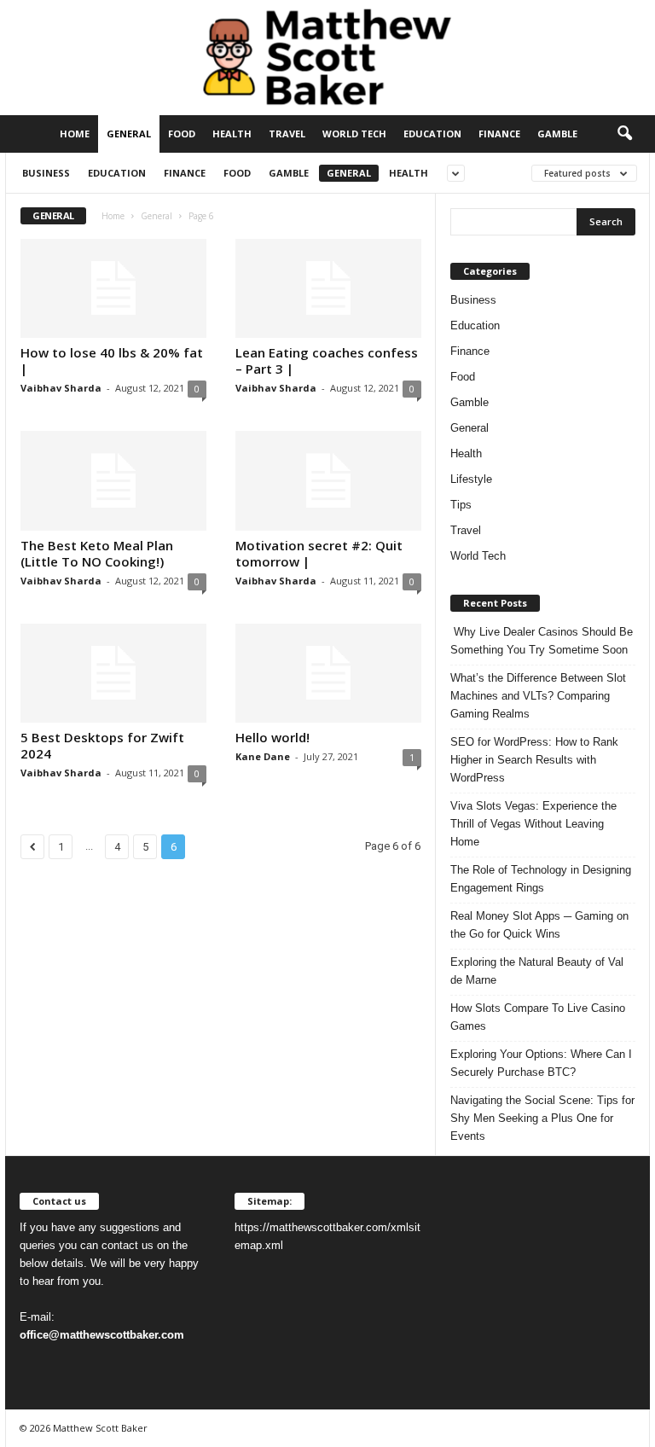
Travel (287, 133)
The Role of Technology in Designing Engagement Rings (540, 878)
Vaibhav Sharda (60, 387)
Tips (461, 504)
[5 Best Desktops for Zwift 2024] (113, 673)
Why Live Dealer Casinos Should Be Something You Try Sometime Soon (541, 640)
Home (75, 133)
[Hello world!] (328, 673)
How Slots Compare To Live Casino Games (537, 1017)
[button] (624, 134)
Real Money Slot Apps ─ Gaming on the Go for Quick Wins (539, 924)
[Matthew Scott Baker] (327, 57)
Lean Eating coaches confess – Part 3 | (326, 360)
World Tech (354, 133)
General (129, 133)
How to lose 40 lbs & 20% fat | (111, 360)
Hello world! (272, 737)
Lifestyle (471, 479)
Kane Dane (262, 756)
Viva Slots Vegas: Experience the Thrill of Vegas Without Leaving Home (533, 823)
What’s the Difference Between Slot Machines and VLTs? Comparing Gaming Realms (538, 695)
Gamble (557, 133)
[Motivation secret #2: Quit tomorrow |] (328, 480)
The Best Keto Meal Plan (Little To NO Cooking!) (96, 553)
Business (46, 172)
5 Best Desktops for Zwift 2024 (102, 745)
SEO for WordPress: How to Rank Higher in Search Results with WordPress (534, 759)
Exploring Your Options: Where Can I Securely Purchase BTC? (541, 1063)
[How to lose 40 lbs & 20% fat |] (113, 288)
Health (232, 133)
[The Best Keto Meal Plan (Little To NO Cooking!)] (113, 480)
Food (181, 133)
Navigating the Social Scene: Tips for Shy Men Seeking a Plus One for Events (542, 1118)
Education (432, 133)
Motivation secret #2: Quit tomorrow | (319, 553)
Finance (499, 133)
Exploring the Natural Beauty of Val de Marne (536, 971)
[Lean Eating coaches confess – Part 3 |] (328, 288)
